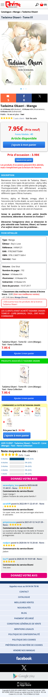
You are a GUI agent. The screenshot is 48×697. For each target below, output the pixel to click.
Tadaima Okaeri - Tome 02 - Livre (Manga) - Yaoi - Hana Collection (22, 343)
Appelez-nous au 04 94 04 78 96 (24, 586)
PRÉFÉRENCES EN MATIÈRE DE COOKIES (24, 645)
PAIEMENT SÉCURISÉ (24, 618)
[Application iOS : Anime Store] (24, 684)
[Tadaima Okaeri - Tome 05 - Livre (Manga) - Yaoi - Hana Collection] (24, 374)
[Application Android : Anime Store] (24, 676)
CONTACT (24, 591)
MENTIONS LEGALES (24, 629)
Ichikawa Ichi (8, 109)
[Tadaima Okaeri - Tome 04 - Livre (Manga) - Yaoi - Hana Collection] (37, 415)
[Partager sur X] (39, 98)
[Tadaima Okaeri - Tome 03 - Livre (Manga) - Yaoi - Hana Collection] (27, 415)
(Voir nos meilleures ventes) (26, 294)
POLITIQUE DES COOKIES (24, 639)
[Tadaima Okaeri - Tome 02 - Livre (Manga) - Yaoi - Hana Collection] (24, 329)
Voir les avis (31, 118)
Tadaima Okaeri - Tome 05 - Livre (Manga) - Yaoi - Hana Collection (22, 388)
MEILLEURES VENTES (24, 602)
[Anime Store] (13, 4)
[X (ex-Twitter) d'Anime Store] (24, 668)
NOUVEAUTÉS (24, 607)
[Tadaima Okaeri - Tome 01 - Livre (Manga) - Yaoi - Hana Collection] (6, 415)
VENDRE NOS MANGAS (24, 650)
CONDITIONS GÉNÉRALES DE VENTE (24, 623)
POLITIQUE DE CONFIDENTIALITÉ (24, 634)
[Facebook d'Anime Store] (24, 658)
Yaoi (22, 114)
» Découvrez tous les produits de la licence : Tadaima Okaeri (23, 303)
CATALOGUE (24, 597)
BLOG (24, 613)
